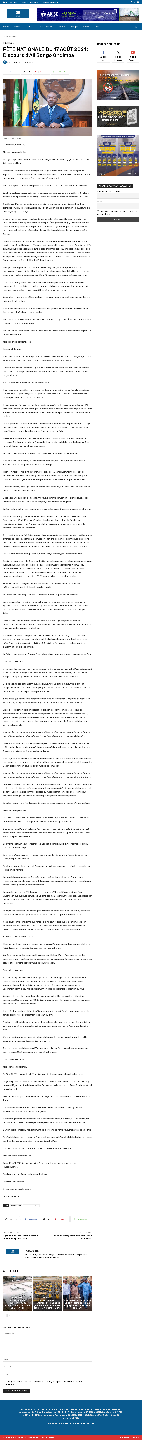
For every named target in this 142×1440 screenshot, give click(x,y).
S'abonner (132, 51)
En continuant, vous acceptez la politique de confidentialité (117, 212)
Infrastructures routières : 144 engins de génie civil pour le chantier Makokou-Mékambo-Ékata (47, 1304)
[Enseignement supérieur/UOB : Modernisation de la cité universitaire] (17, 1293)
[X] (134, 2)
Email (99, 201)
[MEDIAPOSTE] (5, 62)
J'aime (103, 51)
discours (27, 1206)
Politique (13, 36)
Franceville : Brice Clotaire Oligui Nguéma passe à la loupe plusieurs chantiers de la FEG (77, 1304)
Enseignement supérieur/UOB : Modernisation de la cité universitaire (17, 1304)
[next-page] (9, 1315)
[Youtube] (138, 2)
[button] (136, 26)
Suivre (118, 51)
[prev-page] (5, 1315)
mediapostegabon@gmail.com (79, 1423)
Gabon (35, 1206)
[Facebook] (131, 2)
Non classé (17, 1297)
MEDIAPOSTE (17, 62)
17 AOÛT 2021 (16, 1206)
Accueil (6, 36)
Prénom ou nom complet (108, 191)
